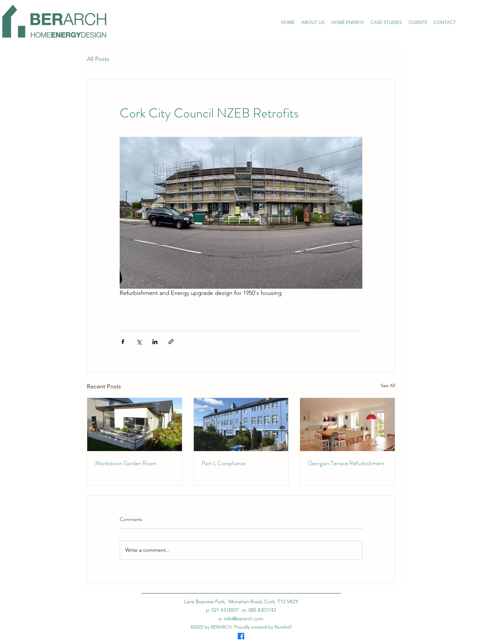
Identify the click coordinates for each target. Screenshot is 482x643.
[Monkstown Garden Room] (134, 424)
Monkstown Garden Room (126, 463)
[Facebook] (241, 636)
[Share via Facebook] (123, 342)
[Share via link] (171, 342)
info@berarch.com (243, 618)
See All (388, 385)
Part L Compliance (224, 463)
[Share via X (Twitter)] (139, 342)
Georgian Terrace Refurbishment (346, 463)
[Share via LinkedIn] (155, 342)
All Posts (98, 59)
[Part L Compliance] (241, 424)
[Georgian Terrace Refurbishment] (347, 424)
